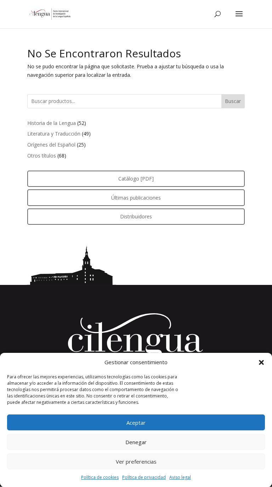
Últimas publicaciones (136, 197)
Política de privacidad (144, 477)
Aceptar (136, 422)
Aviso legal (180, 477)
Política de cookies (100, 477)
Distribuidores (136, 216)
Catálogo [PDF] (136, 178)
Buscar (233, 101)
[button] (261, 362)
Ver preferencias (136, 461)
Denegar (136, 442)
